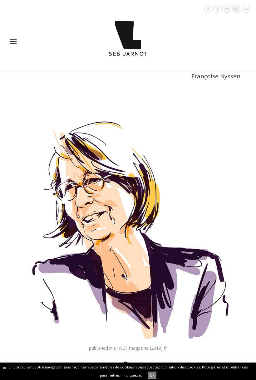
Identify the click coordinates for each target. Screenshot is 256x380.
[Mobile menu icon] (13, 41)
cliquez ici (134, 375)
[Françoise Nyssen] (128, 219)
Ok (152, 375)
